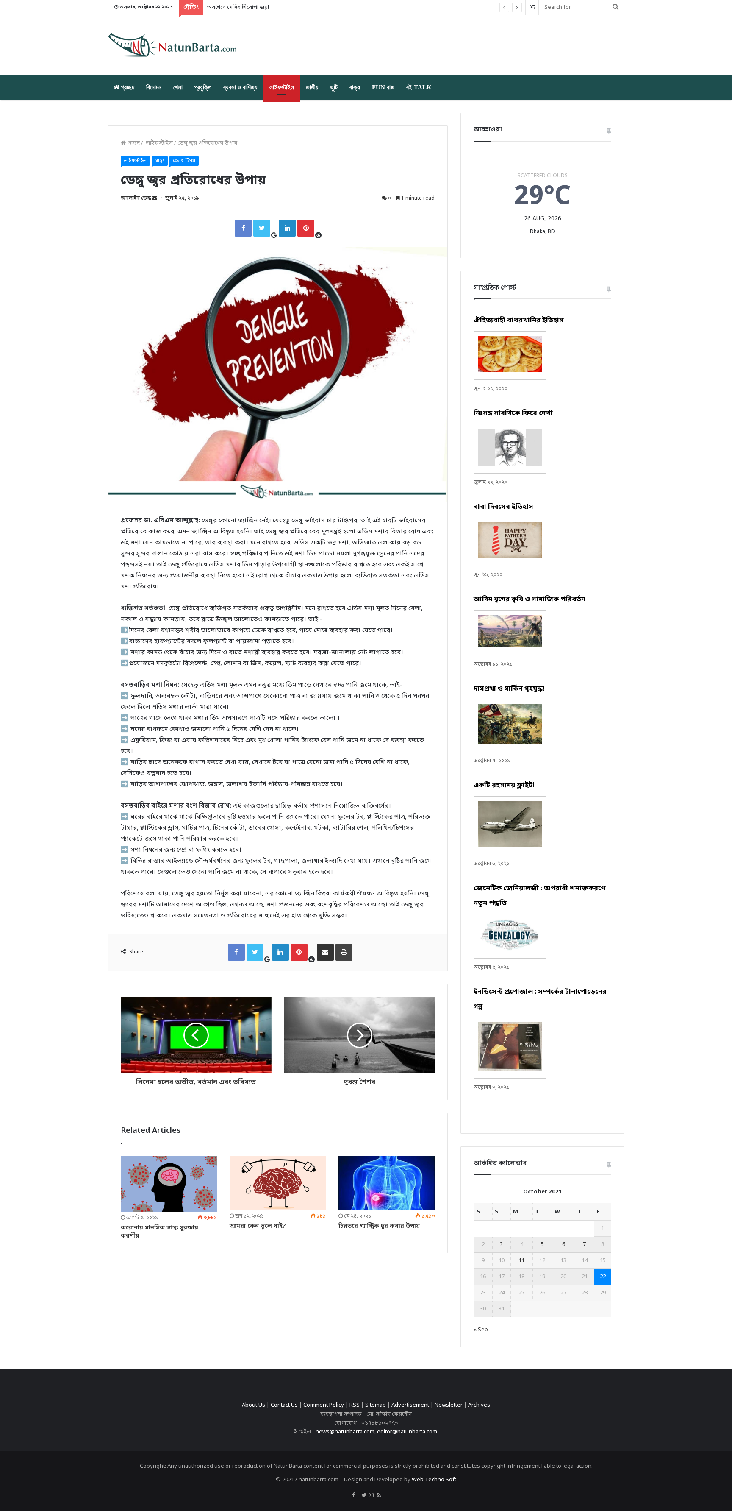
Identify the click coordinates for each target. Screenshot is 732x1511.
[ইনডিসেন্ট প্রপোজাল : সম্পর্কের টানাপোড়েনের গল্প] (510, 1069)
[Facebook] (243, 228)
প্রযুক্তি (202, 87)
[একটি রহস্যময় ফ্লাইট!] (510, 845)
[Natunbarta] (175, 45)
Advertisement (410, 1405)
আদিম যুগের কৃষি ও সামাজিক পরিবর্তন (529, 599)
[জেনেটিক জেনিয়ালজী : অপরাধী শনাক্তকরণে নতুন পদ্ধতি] (510, 949)
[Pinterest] (305, 228)
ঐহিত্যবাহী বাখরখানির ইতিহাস (519, 320)
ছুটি (334, 87)
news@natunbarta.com (345, 1432)
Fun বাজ (383, 87)
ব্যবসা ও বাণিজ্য (240, 87)
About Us (253, 1405)
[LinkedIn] (287, 228)
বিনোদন (153, 87)
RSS (354, 1405)
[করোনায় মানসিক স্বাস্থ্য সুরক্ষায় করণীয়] (169, 1184)
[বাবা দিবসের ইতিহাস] (510, 556)
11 (521, 1260)
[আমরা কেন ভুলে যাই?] (278, 1183)
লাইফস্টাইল (281, 87)
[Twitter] (261, 228)
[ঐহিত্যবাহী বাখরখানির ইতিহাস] (510, 370)
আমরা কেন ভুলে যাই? (258, 1226)
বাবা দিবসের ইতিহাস (503, 507)
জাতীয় (312, 87)
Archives (479, 1405)
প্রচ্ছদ (126, 87)
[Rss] (379, 1496)
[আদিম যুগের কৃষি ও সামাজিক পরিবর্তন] (510, 646)
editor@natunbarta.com (407, 1432)
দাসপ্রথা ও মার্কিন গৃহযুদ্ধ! (509, 689)
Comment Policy (323, 1405)
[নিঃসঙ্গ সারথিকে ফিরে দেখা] (510, 464)
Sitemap (375, 1405)
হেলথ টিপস (184, 161)
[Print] (344, 952)
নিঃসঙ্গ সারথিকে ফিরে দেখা (513, 413)
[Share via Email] (325, 952)
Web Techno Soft (434, 1479)
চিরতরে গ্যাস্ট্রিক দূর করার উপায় (379, 1226)
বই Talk (419, 87)
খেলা (178, 87)
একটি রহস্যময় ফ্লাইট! (504, 785)
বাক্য (354, 87)
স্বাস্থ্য (159, 161)
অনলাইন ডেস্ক (136, 198)
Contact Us (284, 1405)
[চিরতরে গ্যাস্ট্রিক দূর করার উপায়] (386, 1183)
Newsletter (449, 1405)
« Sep (481, 1329)
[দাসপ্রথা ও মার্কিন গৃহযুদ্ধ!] (510, 742)
